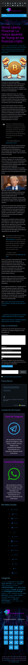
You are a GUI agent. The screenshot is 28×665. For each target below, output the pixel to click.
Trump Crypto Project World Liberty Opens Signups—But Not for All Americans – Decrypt (13, 303)
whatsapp (3, 603)
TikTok (14, 601)
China (3, 586)
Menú (4, 15)
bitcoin (9, 584)
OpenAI (20, 595)
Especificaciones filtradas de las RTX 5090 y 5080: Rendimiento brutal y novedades (13, 316)
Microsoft (4, 595)
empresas (3, 589)
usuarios (21, 601)
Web (2, 355)
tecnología (5, 601)
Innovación (22, 590)
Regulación (18, 597)
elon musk (21, 587)
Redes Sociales (11, 597)
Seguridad (15, 599)
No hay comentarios (13, 46)
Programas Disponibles (10, 619)
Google (13, 589)
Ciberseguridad (8, 586)
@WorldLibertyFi (10, 240)
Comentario (5, 334)
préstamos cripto (15, 51)
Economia (15, 587)
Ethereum (7, 49)
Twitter (17, 601)
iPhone (9, 593)
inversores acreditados (6, 51)
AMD (18, 582)
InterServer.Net (14, 662)
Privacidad (4, 597)
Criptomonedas (21, 46)
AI (15, 582)
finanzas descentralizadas (14, 49)
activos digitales (7, 47)
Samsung (10, 599)
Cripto (19, 47)
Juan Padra (7, 660)
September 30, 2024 (11, 143)
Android (22, 582)
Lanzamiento (14, 593)
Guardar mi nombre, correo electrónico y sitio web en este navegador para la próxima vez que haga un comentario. (13, 362)
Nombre (4, 347)
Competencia (15, 586)
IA (17, 589)
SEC (20, 51)
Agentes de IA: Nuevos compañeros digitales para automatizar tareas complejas (13, 321)
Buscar (3, 369)
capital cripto (14, 47)
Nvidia (15, 595)
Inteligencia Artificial (13, 591)
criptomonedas (7, 587)
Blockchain (14, 584)
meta (24, 593)
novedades (11, 595)
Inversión (3, 593)
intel (2, 592)
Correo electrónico (7, 351)
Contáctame (21, 619)
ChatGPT (20, 584)
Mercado (20, 593)
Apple (3, 584)
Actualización (10, 582)
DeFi (22, 47)
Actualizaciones (4, 582)
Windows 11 (8, 603)
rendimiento (4, 599)
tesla (11, 601)
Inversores (22, 49)
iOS (7, 593)
